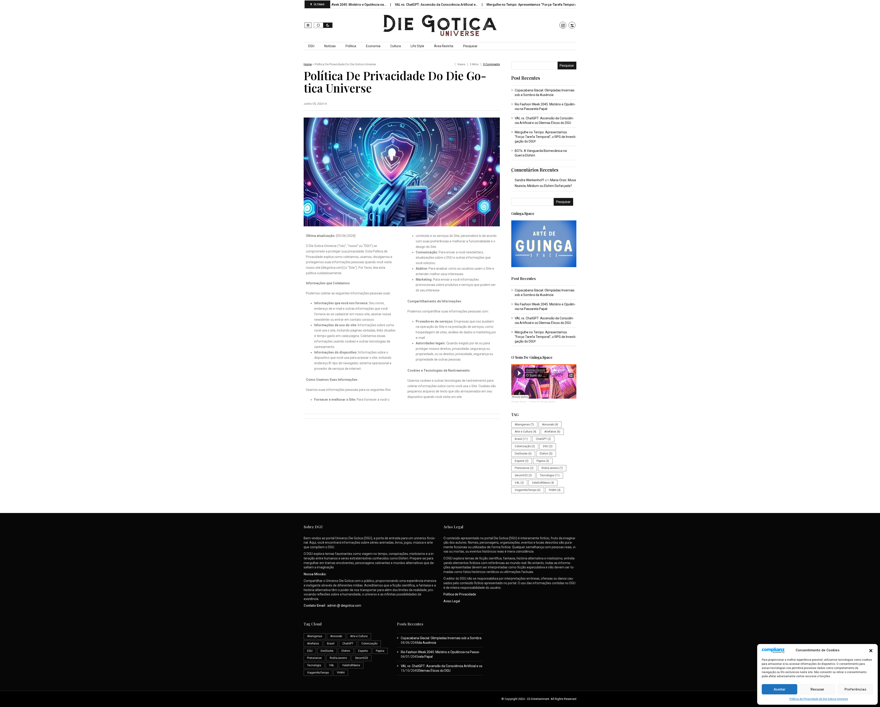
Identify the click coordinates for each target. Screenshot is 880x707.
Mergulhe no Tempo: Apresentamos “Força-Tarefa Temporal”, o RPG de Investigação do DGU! (545, 136)
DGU (311, 46)
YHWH (555, 490)
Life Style (417, 46)
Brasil (521, 439)
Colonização (525, 446)
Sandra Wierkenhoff (529, 180)
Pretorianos (524, 468)
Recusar (817, 689)
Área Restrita (443, 46)
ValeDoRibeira (543, 482)
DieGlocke (523, 453)
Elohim (546, 453)
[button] (871, 650)
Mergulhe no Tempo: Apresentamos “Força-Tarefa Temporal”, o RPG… (502, 4)
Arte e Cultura (525, 431)
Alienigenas (524, 424)
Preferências (855, 689)
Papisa (542, 461)
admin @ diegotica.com (344, 605)
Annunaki (550, 424)
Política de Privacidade (459, 594)
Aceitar (780, 689)
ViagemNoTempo (528, 490)
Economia (373, 46)
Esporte (521, 461)
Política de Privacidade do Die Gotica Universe (818, 699)
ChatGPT (543, 439)
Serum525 (523, 475)
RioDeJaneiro (552, 468)
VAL (519, 482)
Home (308, 64)
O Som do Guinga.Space (542, 401)
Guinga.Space (519, 401)
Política (351, 46)
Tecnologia (550, 475)
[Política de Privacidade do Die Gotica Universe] (402, 171)
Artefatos (552, 431)
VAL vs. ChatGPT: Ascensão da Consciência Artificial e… (399, 4)
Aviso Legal (451, 601)
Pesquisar (470, 46)
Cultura (395, 46)
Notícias (330, 46)
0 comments (491, 64)
